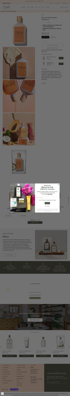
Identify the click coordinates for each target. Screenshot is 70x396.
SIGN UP (47, 203)
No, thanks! (47, 206)
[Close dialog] (58, 184)
